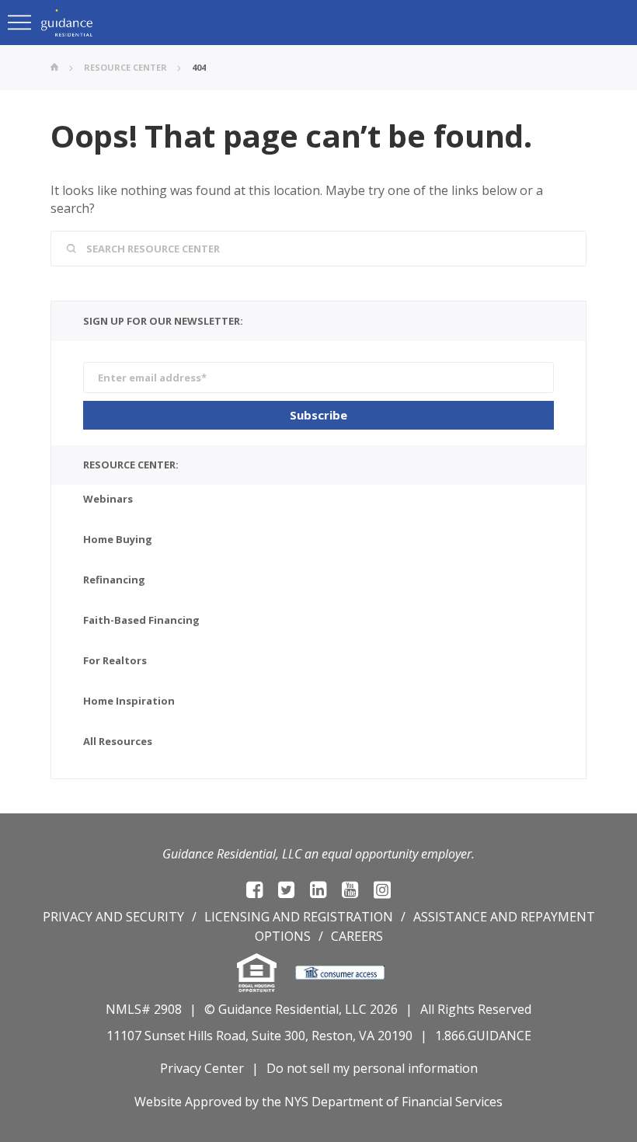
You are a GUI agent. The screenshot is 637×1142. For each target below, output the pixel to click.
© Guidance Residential (271, 1009)
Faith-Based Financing (141, 620)
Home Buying (117, 539)
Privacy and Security (113, 916)
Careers (357, 936)
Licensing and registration (298, 916)
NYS (296, 1101)
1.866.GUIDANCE (483, 1035)
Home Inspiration (129, 701)
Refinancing (114, 580)
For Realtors (115, 660)
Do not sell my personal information (372, 1068)
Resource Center (125, 67)
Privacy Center (202, 1068)
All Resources (117, 741)
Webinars (108, 499)
